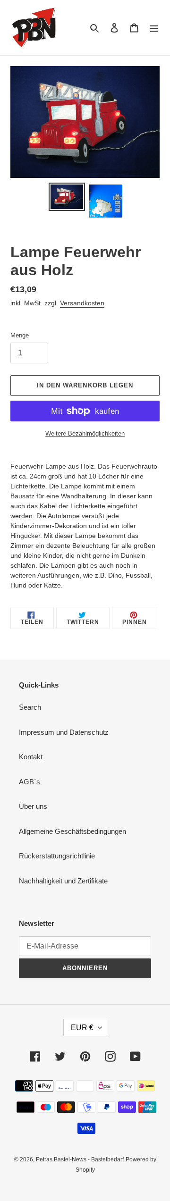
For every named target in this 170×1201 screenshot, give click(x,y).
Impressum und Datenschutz (64, 732)
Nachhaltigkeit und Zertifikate (63, 881)
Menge (19, 335)
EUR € (82, 1028)
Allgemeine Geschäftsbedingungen (72, 831)
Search (30, 707)
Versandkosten (82, 303)
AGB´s (29, 782)
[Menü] (154, 27)
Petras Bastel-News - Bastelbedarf (80, 1159)
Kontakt (30, 757)
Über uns (33, 806)
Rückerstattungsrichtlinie (57, 856)
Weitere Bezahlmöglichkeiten (85, 433)
